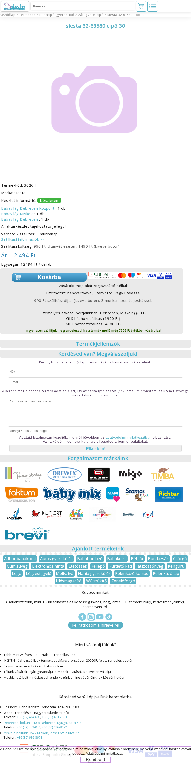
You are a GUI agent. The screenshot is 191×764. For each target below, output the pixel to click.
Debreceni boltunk (18, 722)
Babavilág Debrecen (20, 219)
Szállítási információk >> (23, 239)
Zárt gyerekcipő (91, 14)
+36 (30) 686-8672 (54, 727)
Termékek (27, 14)
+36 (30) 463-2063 (54, 717)
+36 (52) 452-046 (28, 727)
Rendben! (95, 759)
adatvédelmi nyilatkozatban (129, 437)
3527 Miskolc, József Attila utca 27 (54, 733)
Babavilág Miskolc (17, 213)
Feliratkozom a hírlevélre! (95, 625)
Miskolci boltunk (16, 733)
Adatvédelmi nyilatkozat (104, 753)
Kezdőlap (7, 14)
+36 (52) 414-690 (28, 717)
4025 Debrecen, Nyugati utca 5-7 (57, 722)
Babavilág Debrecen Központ (28, 208)
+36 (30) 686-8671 (29, 737)
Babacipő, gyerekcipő (56, 14)
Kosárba (49, 277)
